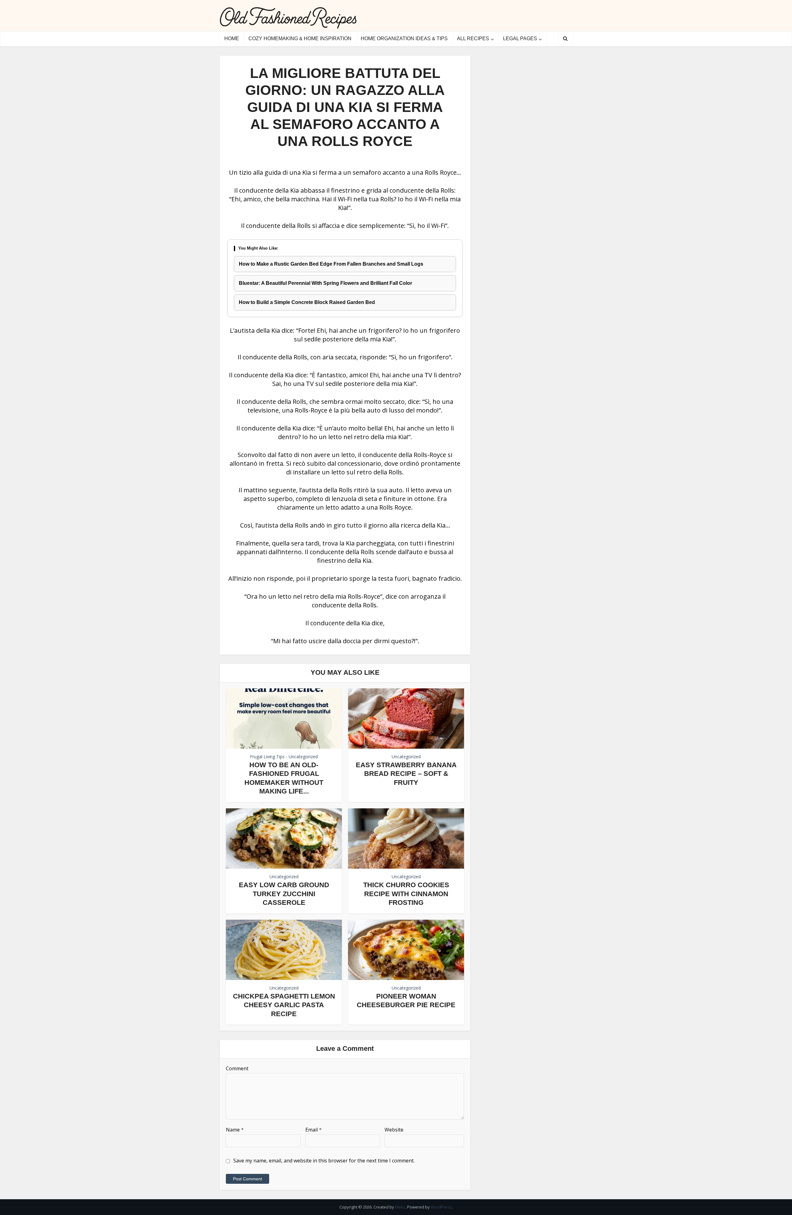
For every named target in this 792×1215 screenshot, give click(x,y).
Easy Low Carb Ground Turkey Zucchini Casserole (284, 893)
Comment (237, 1068)
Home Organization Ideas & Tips (404, 38)
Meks (400, 1207)
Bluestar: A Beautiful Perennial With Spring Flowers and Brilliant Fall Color (325, 283)
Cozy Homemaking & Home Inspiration (299, 38)
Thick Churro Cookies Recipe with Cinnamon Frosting (406, 893)
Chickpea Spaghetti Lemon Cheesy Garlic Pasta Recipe (284, 1005)
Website (394, 1129)
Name (235, 1129)
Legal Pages (520, 38)
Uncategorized (303, 756)
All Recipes (473, 38)
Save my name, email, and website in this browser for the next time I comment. (324, 1160)
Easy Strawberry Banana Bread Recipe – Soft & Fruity (406, 773)
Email (313, 1129)
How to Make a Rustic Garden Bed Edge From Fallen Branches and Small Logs (331, 264)
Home (231, 38)
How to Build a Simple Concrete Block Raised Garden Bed (307, 302)
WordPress (441, 1207)
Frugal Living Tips (267, 756)
